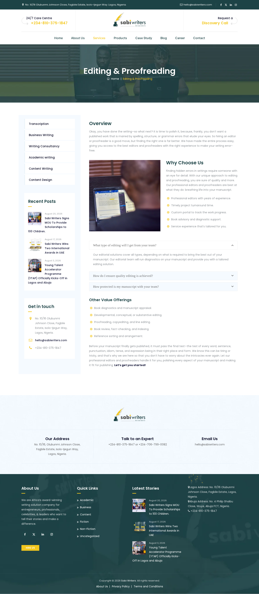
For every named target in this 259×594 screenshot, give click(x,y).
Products (120, 38)
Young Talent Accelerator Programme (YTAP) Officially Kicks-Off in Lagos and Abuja (47, 273)
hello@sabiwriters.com (198, 4)
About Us (78, 38)
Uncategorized (89, 536)
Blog (163, 38)
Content (85, 514)
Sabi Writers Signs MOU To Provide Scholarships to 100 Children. (48, 224)
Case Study (143, 38)
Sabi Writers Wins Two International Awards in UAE (57, 248)
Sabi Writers (128, 580)
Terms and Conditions (148, 586)
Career (180, 38)
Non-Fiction (87, 529)
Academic (87, 500)
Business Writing (41, 135)
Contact (199, 38)
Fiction (84, 522)
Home (58, 38)
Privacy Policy (121, 586)
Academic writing (42, 157)
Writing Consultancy (44, 146)
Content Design (40, 180)
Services (99, 38)
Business (85, 507)
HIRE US (30, 547)
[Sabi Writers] (129, 18)
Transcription (39, 124)
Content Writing (41, 169)
